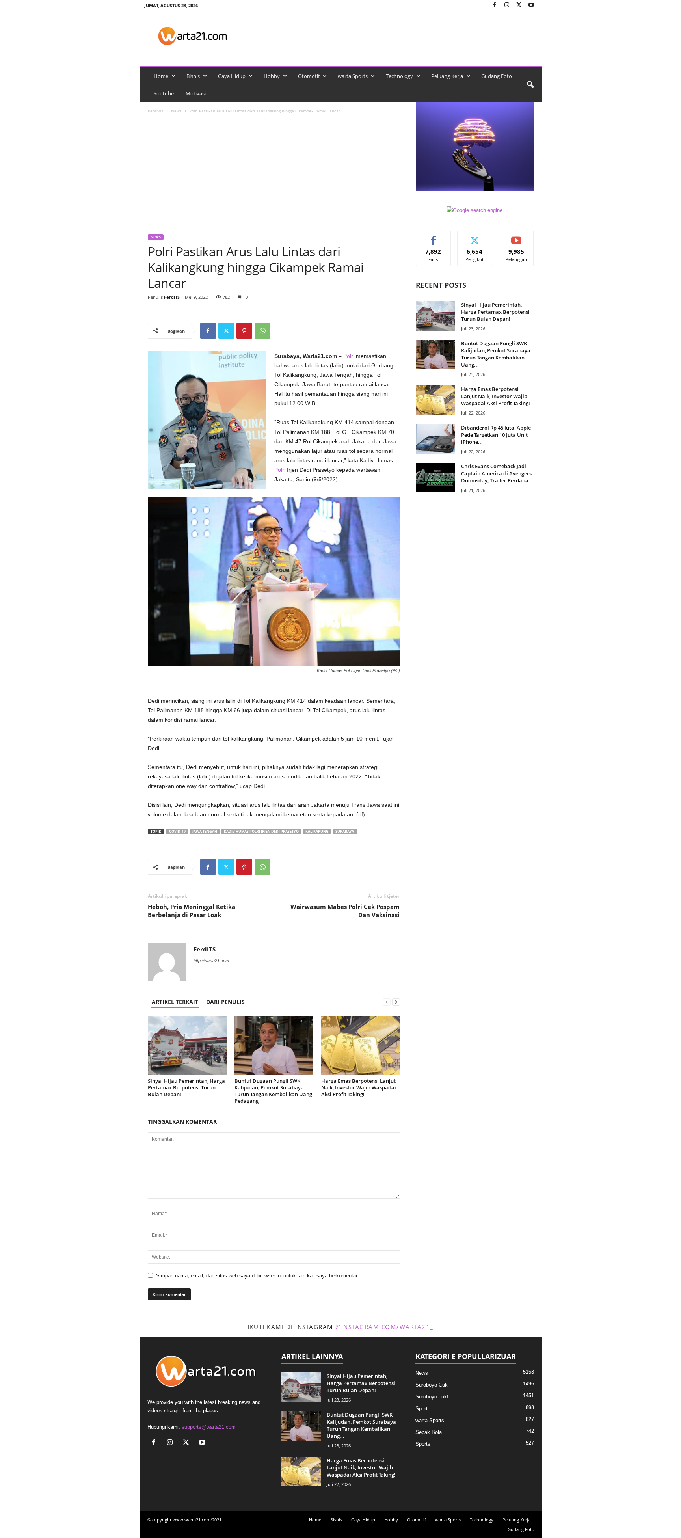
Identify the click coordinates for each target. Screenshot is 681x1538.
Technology (399, 76)
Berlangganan (516, 240)
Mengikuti (475, 237)
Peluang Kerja (447, 76)
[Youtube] (531, 5)
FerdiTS (172, 297)
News (176, 111)
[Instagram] (507, 5)
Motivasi (196, 93)
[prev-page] (387, 1002)
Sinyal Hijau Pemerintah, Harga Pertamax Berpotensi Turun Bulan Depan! (186, 1087)
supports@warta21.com (209, 1427)
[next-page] (396, 1002)
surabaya (344, 831)
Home (161, 76)
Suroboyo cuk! (431, 1397)
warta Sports (353, 76)
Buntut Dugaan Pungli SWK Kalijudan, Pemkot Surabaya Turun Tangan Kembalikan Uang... (495, 354)
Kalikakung (317, 831)
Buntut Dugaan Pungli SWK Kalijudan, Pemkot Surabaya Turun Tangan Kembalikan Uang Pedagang (273, 1090)
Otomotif (309, 76)
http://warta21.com (211, 960)
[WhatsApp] (262, 331)
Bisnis (193, 76)
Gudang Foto (496, 76)
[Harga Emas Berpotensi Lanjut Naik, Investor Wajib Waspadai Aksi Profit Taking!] (360, 1045)
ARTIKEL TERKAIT (175, 1001)
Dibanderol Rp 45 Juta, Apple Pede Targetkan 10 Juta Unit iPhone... (496, 434)
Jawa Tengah (204, 831)
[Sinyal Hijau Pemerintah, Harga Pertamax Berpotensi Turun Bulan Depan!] (187, 1045)
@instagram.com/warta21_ (384, 1327)
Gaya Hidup (232, 76)
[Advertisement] (274, 175)
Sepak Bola (428, 1432)
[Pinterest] (244, 331)
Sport (421, 1408)
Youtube (164, 93)
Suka (433, 237)
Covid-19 (177, 831)
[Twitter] (519, 5)
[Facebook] (494, 5)
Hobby (272, 76)
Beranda (156, 111)
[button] (530, 84)
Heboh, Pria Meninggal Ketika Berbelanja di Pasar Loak (191, 911)
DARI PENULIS (225, 1001)
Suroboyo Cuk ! (433, 1385)
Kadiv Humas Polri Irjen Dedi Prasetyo (261, 831)
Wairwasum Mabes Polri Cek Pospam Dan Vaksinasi (345, 911)
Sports (422, 1444)
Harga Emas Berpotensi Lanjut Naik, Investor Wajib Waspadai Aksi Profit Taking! (358, 1087)
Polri (348, 356)
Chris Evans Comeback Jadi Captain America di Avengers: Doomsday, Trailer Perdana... (497, 473)
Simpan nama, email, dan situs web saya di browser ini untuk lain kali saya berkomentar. (257, 1276)
